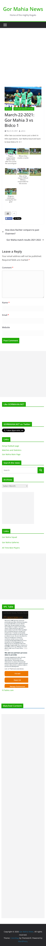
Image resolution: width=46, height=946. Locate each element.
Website (6, 327)
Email (5, 315)
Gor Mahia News (23, 8)
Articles (8, 109)
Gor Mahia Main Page (11, 454)
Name (6, 302)
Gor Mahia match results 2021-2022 (24, 239)
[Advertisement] (23, 52)
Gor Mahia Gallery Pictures (23, 109)
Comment (7, 267)
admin (23, 131)
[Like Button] (8, 213)
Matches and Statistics (11, 450)
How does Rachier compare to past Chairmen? (22, 231)
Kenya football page (10, 446)
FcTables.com (8, 690)
